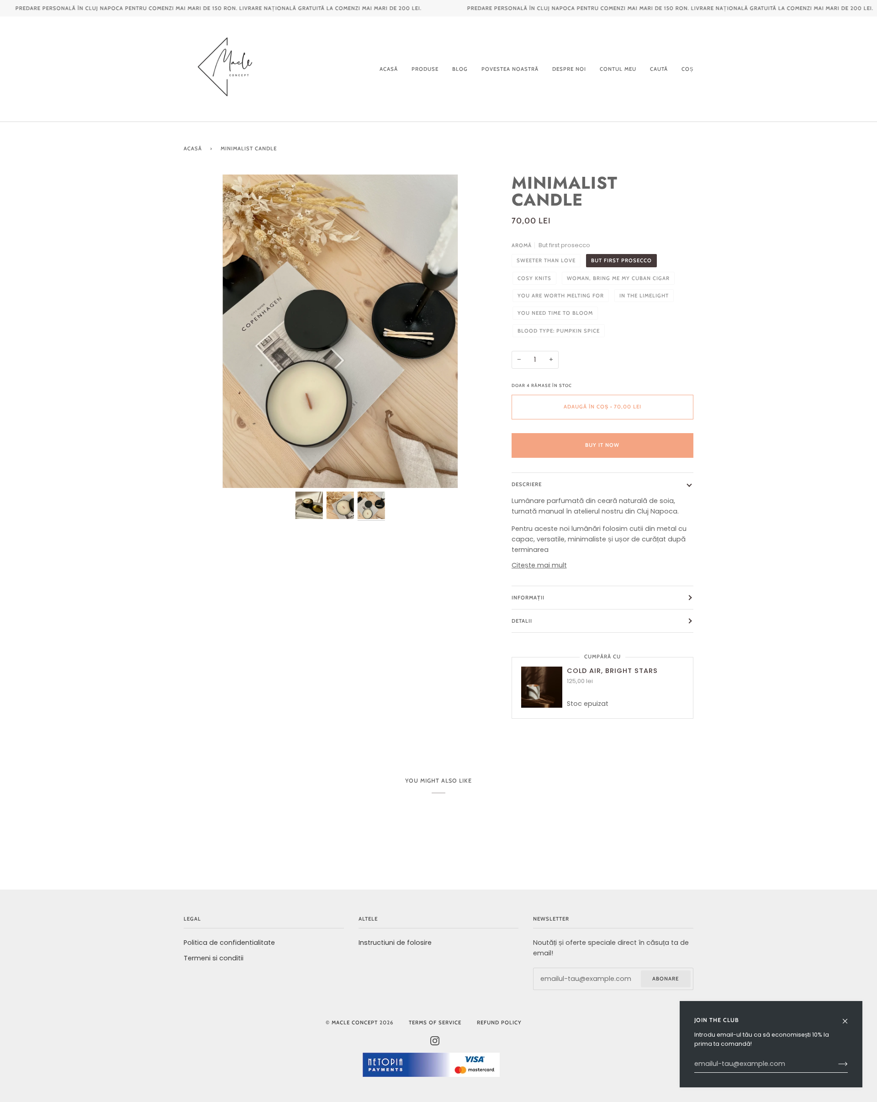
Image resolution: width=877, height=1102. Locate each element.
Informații (528, 597)
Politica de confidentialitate (229, 942)
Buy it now (602, 445)
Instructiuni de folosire (395, 942)
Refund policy (499, 1022)
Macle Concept (355, 1022)
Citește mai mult (539, 565)
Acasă (193, 148)
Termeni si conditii (213, 958)
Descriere (527, 484)
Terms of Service (435, 1022)
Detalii (522, 621)
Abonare (665, 978)
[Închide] (848, 1017)
